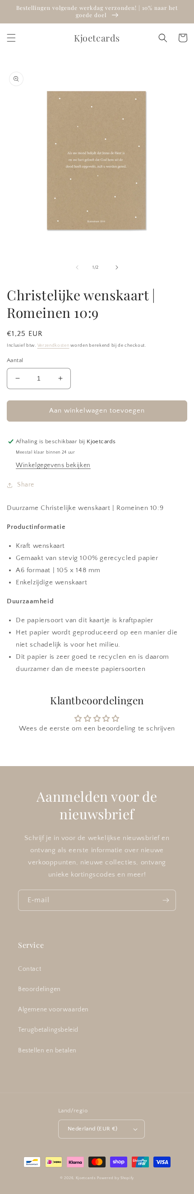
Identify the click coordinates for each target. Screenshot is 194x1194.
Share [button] (25, 484)
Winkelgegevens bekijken (53, 465)
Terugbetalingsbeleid (48, 1029)
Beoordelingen (39, 989)
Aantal (15, 360)
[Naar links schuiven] (77, 267)
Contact (29, 969)
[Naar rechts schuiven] (117, 267)
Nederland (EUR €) (93, 1128)
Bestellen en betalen (47, 1050)
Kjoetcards (86, 1178)
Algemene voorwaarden (53, 1009)
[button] (11, 38)
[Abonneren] (166, 900)
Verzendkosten (53, 345)
